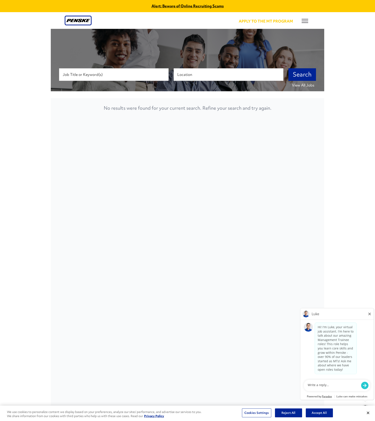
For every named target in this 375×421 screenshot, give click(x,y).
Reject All (288, 413)
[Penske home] (78, 20)
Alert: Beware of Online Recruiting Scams (187, 5)
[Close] (368, 413)
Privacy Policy (154, 416)
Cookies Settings (256, 413)
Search (302, 74)
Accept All (319, 413)
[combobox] (114, 74)
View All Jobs (303, 85)
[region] (187, 413)
